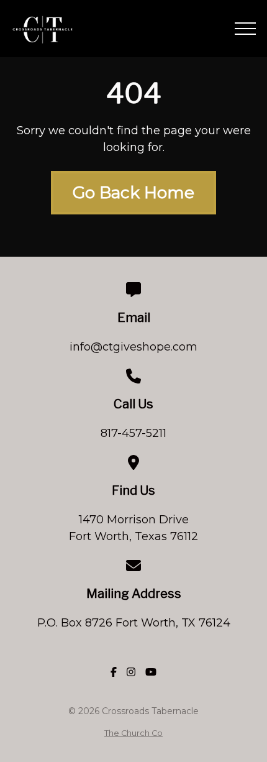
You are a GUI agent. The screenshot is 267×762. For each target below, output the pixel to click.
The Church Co (133, 733)
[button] (245, 28)
